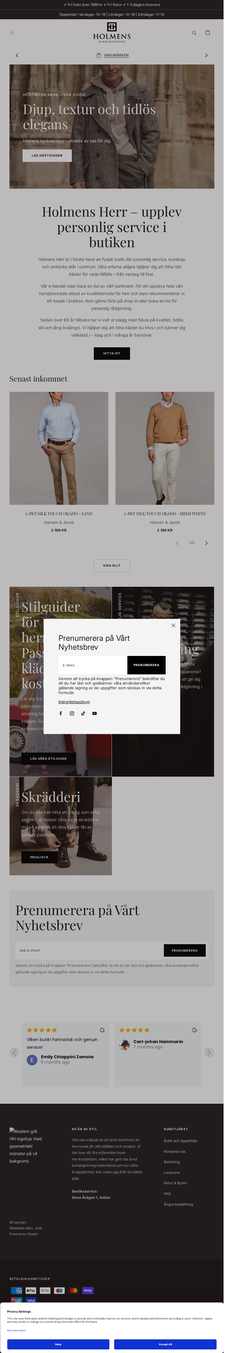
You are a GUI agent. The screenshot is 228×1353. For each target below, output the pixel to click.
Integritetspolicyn (74, 701)
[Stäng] (173, 626)
